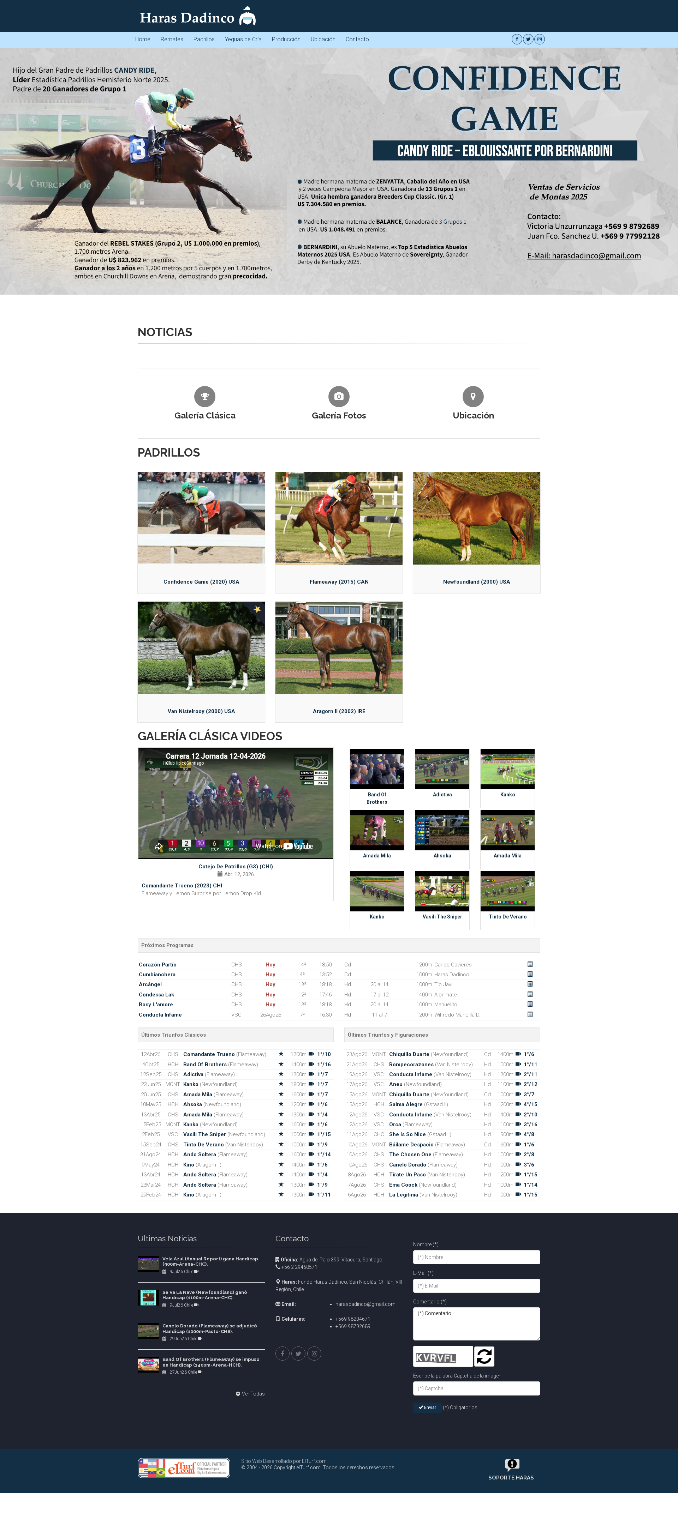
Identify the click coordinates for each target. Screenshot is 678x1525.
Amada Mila (377, 1044)
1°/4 (322, 1303)
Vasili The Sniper (442, 1105)
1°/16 (324, 1253)
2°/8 (529, 1343)
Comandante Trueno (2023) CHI (182, 1074)
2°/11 (530, 1263)
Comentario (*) (430, 1490)
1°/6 (322, 1293)
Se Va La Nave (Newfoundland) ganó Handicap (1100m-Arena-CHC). (204, 1483)
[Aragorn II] (339, 836)
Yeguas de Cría (243, 39)
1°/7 (322, 1263)
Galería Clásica (205, 604)
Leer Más (182, 512)
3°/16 (530, 1313)
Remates (172, 39)
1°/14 (324, 1343)
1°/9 (322, 1333)
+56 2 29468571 (298, 1456)
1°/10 (324, 1243)
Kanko (507, 983)
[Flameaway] (339, 707)
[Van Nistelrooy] (201, 836)
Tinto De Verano (508, 1105)
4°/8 (529, 1323)
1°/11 (324, 1383)
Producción (286, 39)
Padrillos (204, 39)
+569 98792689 (352, 1515)
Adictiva (442, 983)
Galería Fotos (339, 604)
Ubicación (323, 39)
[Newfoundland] (476, 707)
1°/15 (324, 1323)
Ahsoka (442, 1044)
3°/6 (529, 1353)
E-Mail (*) (423, 1462)
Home (142, 39)
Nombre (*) (426, 1433)
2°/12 (530, 1273)
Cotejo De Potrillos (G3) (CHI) (235, 1055)
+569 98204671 (352, 1508)
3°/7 (529, 1283)
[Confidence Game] (201, 706)
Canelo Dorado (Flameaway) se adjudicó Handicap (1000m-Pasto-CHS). (209, 1517)
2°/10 (530, 1303)
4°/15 (530, 1293)
